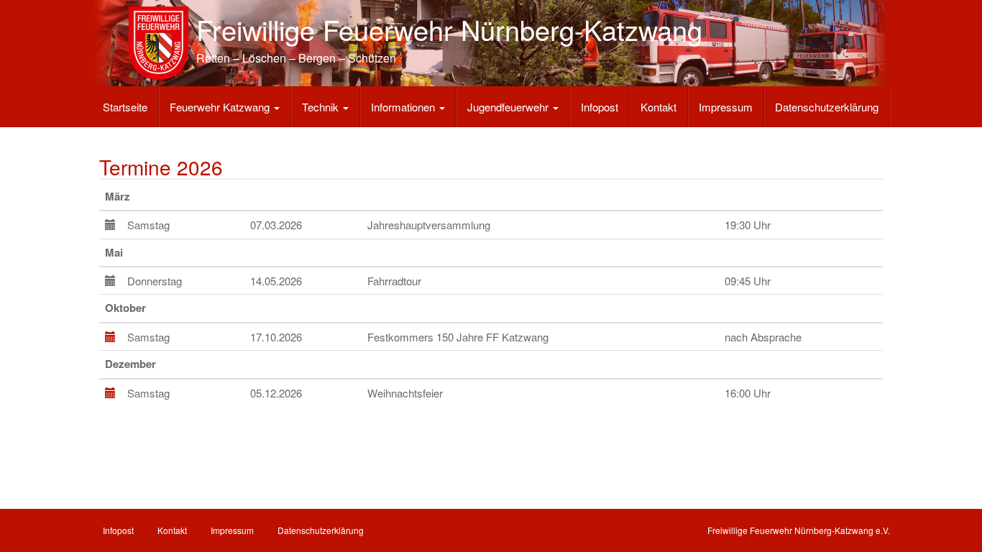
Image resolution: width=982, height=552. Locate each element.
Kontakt (658, 106)
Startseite (125, 106)
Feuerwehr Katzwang (221, 106)
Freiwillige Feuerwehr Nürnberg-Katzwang (449, 29)
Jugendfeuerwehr (509, 106)
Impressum (726, 106)
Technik (321, 106)
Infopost (599, 106)
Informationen (404, 106)
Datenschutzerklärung (826, 106)
